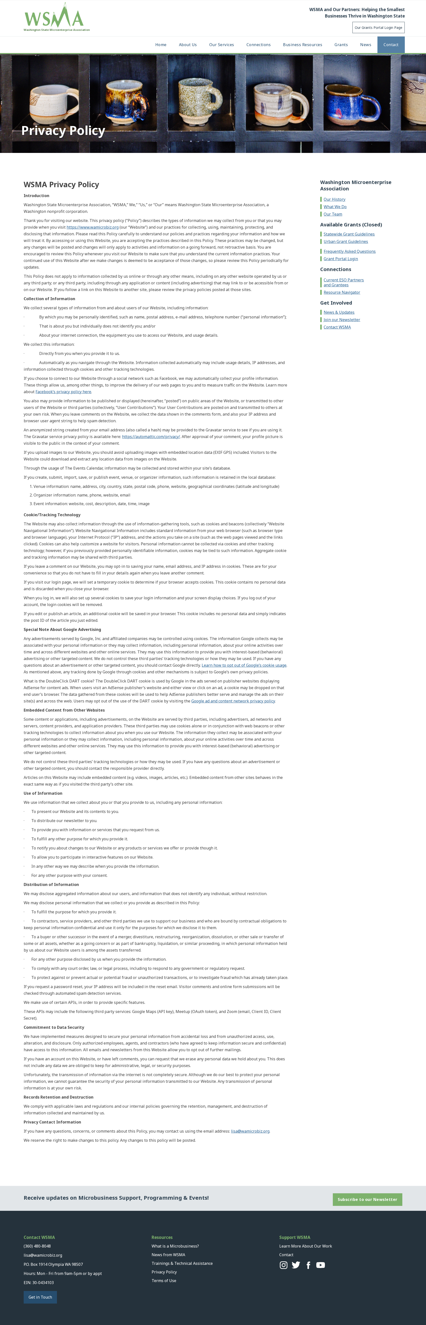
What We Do (335, 206)
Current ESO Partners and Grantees (344, 282)
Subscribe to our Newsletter (367, 1199)
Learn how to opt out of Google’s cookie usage (244, 665)
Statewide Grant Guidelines (349, 234)
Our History (334, 199)
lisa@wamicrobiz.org (250, 1131)
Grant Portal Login (341, 258)
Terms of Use (164, 1280)
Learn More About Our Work (305, 1246)
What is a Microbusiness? (175, 1246)
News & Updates (339, 312)
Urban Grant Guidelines (346, 241)
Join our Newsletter (342, 319)
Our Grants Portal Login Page (378, 27)
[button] (188, 45)
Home (161, 44)
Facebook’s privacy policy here (63, 391)
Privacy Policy (164, 1272)
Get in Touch (40, 1297)
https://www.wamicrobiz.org (93, 227)
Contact (391, 44)
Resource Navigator (342, 292)
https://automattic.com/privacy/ (151, 436)
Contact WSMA (337, 327)
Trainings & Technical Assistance (182, 1263)
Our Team (333, 214)
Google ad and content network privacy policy (233, 701)
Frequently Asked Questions (350, 251)
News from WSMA (168, 1254)
